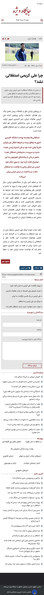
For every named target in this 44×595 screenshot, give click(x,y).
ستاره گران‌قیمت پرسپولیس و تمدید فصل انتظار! (23, 488)
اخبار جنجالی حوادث (32, 463)
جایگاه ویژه (12, 586)
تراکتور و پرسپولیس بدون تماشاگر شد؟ (26, 478)
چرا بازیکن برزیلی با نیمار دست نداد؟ (27, 530)
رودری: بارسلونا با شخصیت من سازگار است (24, 497)
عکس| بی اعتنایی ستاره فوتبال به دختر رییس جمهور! (21, 381)
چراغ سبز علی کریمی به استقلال (29, 301)
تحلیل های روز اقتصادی (11, 441)
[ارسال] (28, 65)
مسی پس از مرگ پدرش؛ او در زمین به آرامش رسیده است (21, 512)
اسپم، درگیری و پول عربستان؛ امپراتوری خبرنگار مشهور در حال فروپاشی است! (23, 550)
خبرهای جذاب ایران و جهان (30, 456)
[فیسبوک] (5, 39)
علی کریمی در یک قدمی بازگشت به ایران (26, 296)
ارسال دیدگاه (32, 365)
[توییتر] (8, 39)
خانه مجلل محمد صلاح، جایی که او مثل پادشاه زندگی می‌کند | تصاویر (21, 398)
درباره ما (40, 3)
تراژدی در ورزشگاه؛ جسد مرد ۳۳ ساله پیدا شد (23, 492)
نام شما (39, 320)
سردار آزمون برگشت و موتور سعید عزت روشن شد (22, 564)
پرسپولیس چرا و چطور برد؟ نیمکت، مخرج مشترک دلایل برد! (22, 558)
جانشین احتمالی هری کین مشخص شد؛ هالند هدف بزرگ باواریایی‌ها (22, 542)
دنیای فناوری (8, 456)
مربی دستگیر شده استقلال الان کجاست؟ (25, 386)
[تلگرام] (3, 39)
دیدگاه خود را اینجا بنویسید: (32, 339)
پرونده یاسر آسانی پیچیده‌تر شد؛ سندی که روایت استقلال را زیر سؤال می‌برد (23, 504)
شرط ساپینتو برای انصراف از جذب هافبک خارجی (23, 291)
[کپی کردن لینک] (41, 274)
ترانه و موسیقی (10, 463)
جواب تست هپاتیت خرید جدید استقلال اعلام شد (23, 306)
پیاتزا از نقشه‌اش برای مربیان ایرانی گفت (25, 483)
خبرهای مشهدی (22, 470)
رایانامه (39, 329)
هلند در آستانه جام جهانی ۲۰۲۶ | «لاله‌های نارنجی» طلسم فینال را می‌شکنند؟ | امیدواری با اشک (22, 406)
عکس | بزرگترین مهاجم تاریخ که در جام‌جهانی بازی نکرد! (22, 413)
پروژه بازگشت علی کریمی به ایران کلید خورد (25, 285)
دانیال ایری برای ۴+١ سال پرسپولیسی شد (25, 526)
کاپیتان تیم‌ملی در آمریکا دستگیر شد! (27, 377)
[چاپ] (25, 65)
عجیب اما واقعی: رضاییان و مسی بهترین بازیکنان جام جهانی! (22, 431)
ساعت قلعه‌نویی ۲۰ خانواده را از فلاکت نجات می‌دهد (21, 419)
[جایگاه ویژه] (22, 15)
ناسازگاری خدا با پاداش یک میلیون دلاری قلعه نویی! (21, 391)
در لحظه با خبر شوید (33, 441)
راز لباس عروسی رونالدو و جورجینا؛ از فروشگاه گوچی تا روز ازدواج (21, 520)
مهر (3, 261)
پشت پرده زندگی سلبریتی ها (22, 449)
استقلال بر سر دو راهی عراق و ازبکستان (26, 535)
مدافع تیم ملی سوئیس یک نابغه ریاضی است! (24, 424)
